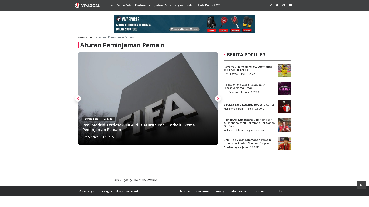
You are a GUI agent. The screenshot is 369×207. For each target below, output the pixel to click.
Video (190, 5)
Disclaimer (202, 191)
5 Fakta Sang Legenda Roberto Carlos (249, 104)
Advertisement (239, 191)
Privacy (219, 191)
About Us (184, 191)
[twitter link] (277, 5)
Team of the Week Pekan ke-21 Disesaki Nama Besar (245, 86)
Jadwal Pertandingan (169, 5)
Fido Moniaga (231, 147)
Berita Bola (123, 5)
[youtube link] (290, 5)
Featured (141, 5)
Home (109, 5)
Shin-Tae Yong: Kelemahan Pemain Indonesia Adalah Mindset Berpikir (247, 141)
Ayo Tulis (276, 191)
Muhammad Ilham (234, 108)
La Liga (108, 118)
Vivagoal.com (86, 37)
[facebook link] (284, 5)
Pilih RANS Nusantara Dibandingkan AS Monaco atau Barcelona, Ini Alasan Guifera (249, 123)
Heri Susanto (90, 137)
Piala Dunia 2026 (209, 5)
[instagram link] (270, 5)
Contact (259, 191)
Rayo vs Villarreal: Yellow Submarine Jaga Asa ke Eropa (248, 68)
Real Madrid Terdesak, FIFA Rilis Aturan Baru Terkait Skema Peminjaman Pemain (138, 127)
